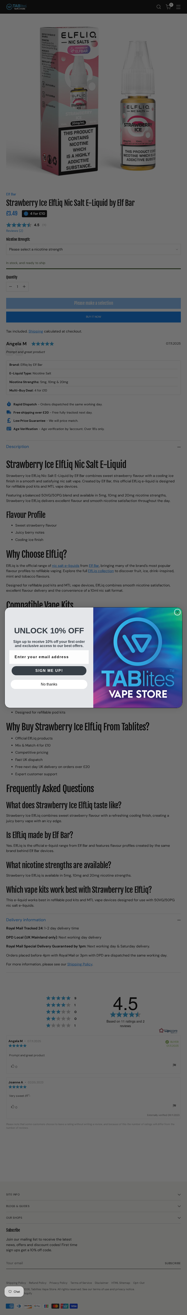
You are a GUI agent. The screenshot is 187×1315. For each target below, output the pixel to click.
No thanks (49, 684)
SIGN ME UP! (49, 671)
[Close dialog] (177, 612)
